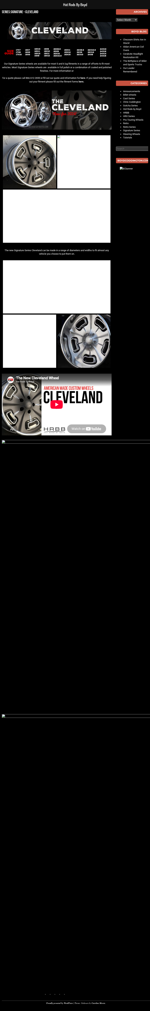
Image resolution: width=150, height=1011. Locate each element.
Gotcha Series (130, 105)
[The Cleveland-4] (83, 341)
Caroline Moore (98, 1003)
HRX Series (129, 116)
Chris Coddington (132, 102)
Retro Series (129, 127)
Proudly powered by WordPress (59, 1003)
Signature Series (131, 130)
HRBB (126, 112)
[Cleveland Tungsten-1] (56, 216)
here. (81, 81)
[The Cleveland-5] (29, 341)
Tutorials (127, 137)
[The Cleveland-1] (56, 286)
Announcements (131, 91)
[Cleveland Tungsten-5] (83, 161)
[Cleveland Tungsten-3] (29, 161)
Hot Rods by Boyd (132, 109)
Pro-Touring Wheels (133, 119)
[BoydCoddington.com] (132, 179)
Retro (126, 123)
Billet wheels (129, 94)
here (82, 78)
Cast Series (129, 98)
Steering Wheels (131, 134)
